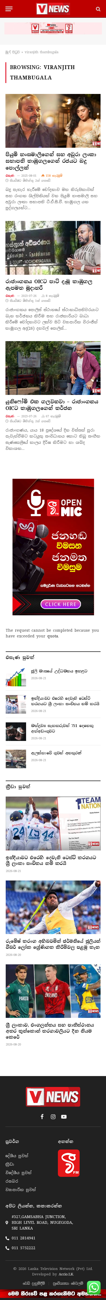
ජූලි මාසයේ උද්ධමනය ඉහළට (59, 671)
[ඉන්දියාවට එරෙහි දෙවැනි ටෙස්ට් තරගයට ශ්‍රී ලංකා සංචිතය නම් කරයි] (16, 704)
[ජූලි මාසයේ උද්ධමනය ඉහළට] (16, 677)
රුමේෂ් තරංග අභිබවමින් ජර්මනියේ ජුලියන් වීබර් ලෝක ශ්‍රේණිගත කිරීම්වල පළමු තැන (53, 944)
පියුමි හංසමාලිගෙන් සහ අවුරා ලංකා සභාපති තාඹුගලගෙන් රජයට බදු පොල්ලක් (50, 161)
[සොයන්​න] (98, 9)
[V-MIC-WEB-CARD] (53, 547)
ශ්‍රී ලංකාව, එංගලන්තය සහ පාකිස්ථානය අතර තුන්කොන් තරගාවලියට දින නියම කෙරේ (50, 1031)
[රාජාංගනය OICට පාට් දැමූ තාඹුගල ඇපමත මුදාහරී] (53, 248)
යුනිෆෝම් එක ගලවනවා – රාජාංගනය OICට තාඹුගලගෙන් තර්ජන (51, 405)
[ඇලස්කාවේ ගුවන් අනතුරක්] (16, 759)
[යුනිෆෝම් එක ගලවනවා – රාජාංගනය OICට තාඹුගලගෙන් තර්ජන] (53, 368)
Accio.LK (66, 1274)
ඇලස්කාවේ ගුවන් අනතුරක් (56, 753)
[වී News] (53, 9)
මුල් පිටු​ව (12, 52)
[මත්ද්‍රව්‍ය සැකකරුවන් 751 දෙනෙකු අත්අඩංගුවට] (16, 731)
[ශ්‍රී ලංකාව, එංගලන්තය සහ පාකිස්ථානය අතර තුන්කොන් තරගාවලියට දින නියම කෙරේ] (53, 991)
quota (52, 636)
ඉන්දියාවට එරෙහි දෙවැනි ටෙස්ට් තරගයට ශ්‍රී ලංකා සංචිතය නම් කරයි (51, 861)
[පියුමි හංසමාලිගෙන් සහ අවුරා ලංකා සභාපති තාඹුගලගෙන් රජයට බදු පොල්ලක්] (53, 121)
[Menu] (9, 9)
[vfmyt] (53, 28)
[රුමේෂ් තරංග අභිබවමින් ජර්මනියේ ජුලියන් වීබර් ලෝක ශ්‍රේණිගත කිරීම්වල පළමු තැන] (53, 907)
